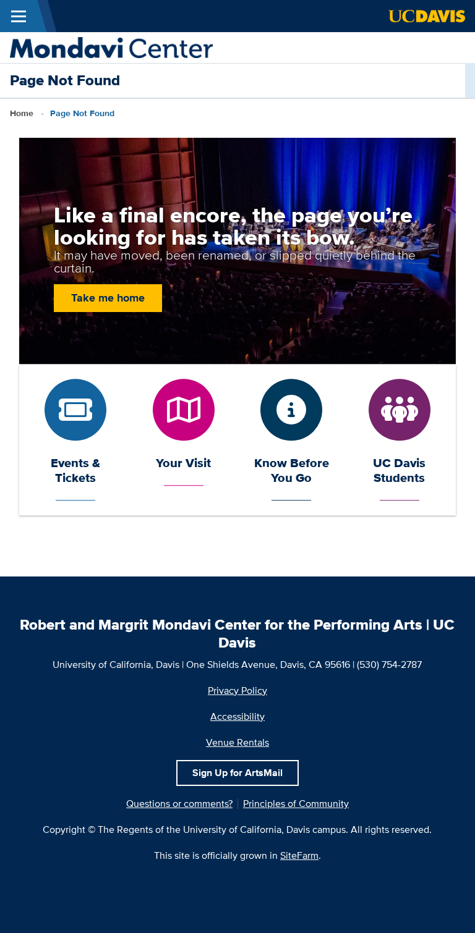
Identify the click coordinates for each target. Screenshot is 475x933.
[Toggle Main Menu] (18, 16)
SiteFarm (299, 855)
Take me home (108, 298)
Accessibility (237, 716)
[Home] (111, 47)
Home (21, 113)
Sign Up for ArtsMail (237, 773)
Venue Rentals (237, 742)
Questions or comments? (179, 803)
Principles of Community (296, 803)
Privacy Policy (237, 690)
